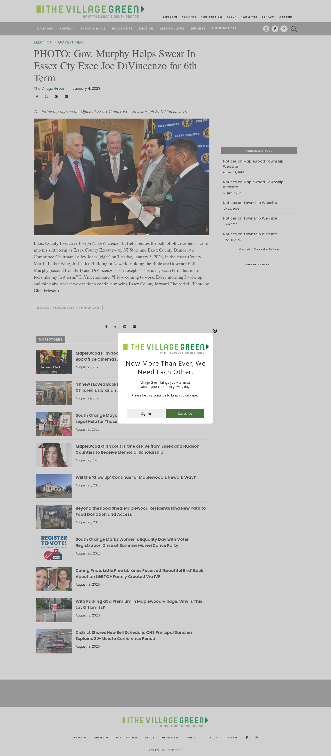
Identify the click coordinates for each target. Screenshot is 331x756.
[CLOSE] (215, 330)
